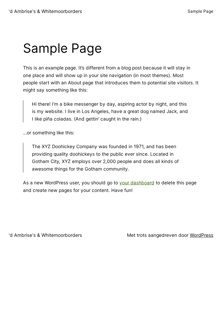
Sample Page (200, 11)
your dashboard (136, 182)
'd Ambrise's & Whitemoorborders (45, 11)
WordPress (201, 235)
